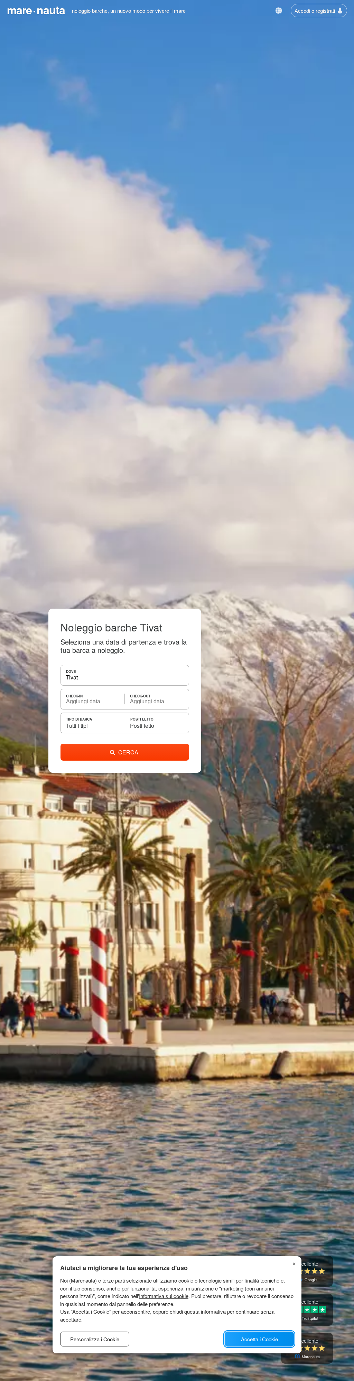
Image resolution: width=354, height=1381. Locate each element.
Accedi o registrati (315, 10)
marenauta (36, 10)
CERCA (128, 752)
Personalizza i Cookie (94, 1339)
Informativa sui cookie (163, 1295)
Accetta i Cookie (259, 1339)
